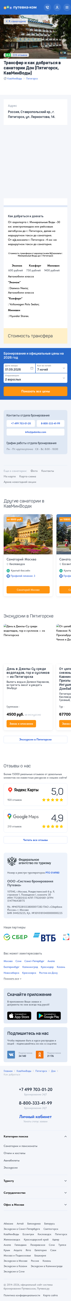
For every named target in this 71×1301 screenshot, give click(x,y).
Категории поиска (16, 1136)
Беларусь (49, 1223)
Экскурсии (11, 1167)
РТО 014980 (52, 872)
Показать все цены (35, 391)
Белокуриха (34, 1223)
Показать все (11, 978)
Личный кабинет (35, 1116)
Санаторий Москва (21, 559)
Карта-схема (27, 476)
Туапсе (62, 1244)
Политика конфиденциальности (22, 1295)
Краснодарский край (36, 1239)
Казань (61, 966)
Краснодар (47, 966)
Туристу (9, 1180)
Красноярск (29, 972)
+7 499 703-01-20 (21, 423)
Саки (53, 1250)
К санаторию (17, 21)
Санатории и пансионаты (20, 1146)
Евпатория (41, 1250)
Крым (7, 1250)
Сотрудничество (14, 1192)
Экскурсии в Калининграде (46, 1266)
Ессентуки (28, 1234)
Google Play (44, 1014)
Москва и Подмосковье (17, 1255)
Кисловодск (44, 1234)
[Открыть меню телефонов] (47, 7)
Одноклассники (46, 1053)
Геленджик (21, 1244)
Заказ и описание (21, 723)
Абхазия (8, 1223)
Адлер (55, 1239)
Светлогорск (51, 1228)
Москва (8, 961)
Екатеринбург (11, 966)
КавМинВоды (14, 78)
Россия (35, 1260)
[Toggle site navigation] (67, 7)
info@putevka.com (35, 432)
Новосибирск (11, 972)
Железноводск (12, 1239)
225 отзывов (20, 55)
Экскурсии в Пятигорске (35, 739)
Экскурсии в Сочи (14, 1271)
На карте (10, 476)
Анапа (51, 961)
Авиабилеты (11, 1160)
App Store (13, 1014)
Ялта (28, 1250)
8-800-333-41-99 (50, 423)
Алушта (18, 1250)
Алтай (20, 1223)
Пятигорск (32, 78)
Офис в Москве (14, 1204)
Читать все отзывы (35, 840)
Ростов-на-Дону (48, 972)
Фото (34, 471)
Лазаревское (37, 1244)
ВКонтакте (14, 1053)
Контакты (47, 471)
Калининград (30, 966)
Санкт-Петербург (34, 961)
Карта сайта (50, 1295)
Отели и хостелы (14, 1153)
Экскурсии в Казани (15, 1266)
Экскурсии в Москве (15, 1260)
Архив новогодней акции (20, 482)
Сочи (18, 961)
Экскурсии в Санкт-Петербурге (22, 1228)
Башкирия (40, 1255)
